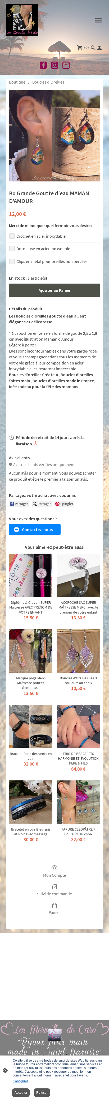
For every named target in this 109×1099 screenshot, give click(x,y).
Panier (54, 912)
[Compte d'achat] (99, 48)
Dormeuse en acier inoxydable (43, 248)
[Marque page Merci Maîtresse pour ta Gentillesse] (30, 651)
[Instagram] (54, 65)
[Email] (66, 65)
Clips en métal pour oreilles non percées (52, 261)
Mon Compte (54, 875)
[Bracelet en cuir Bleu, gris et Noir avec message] (30, 802)
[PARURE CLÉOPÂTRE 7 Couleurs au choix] (78, 802)
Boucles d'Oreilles (48, 82)
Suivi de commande (54, 893)
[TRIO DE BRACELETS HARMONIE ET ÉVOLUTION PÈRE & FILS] (78, 726)
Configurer (20, 1081)
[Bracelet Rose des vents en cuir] (30, 726)
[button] (35, 529)
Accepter (21, 1092)
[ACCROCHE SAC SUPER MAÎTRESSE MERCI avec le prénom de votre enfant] (78, 575)
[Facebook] (43, 65)
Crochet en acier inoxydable (41, 236)
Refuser (42, 1092)
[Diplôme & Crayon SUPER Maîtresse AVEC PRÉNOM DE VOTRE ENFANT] (30, 575)
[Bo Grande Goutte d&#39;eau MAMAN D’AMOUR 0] (54, 135)
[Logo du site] (22, 20)
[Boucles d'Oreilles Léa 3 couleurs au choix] (78, 651)
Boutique (17, 82)
